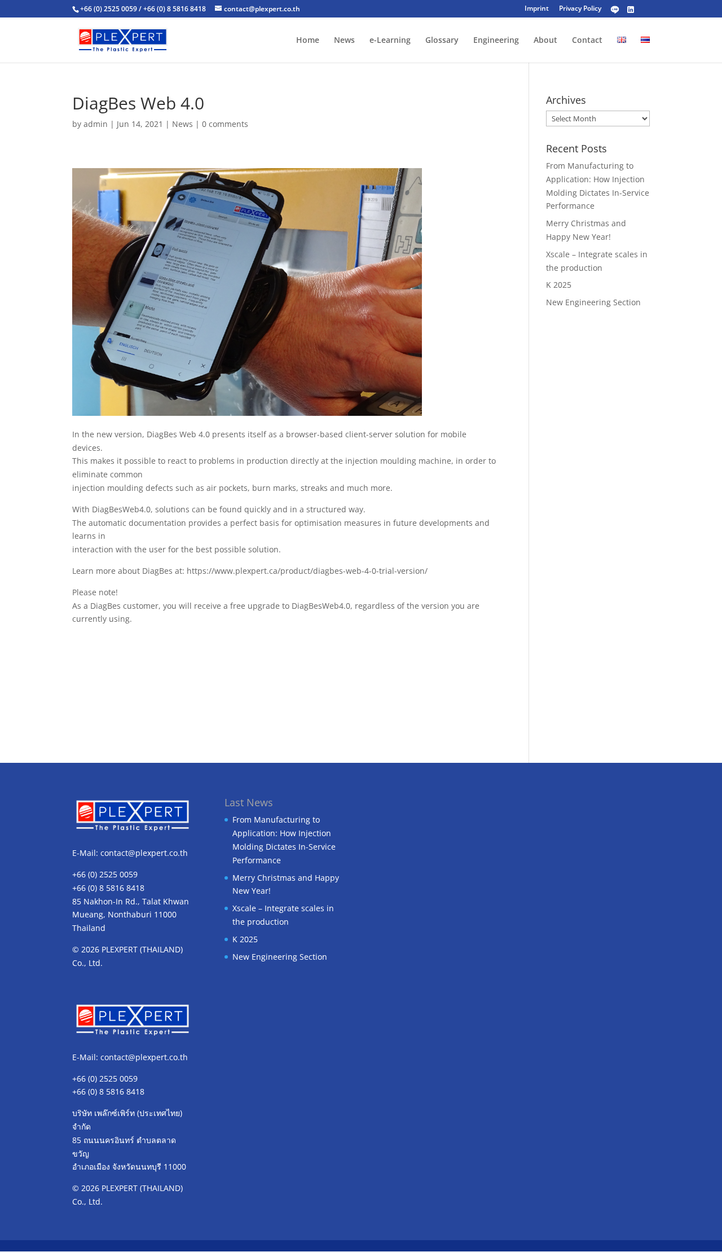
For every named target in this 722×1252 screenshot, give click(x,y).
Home (307, 40)
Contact (587, 40)
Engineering (496, 40)
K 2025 (558, 284)
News (344, 40)
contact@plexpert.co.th (144, 852)
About (545, 40)
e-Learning (390, 40)
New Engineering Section (593, 302)
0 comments (225, 123)
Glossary (442, 40)
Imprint (537, 8)
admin (95, 123)
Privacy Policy (580, 8)
